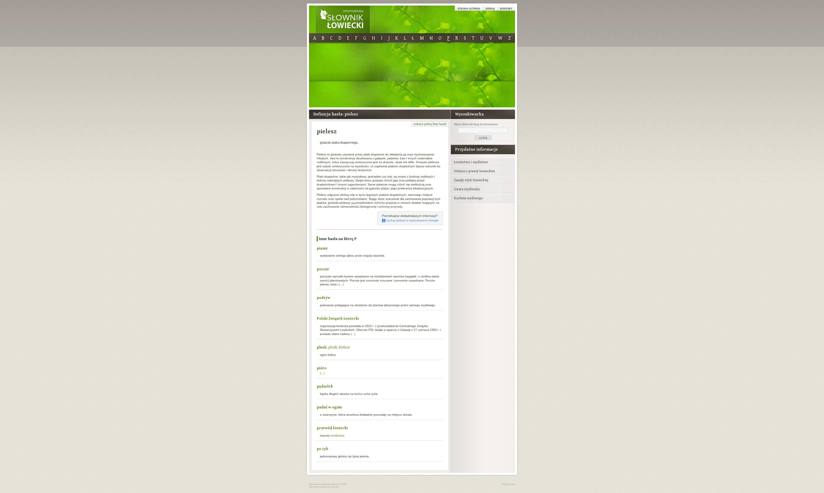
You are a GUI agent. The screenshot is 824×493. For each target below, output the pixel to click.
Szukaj (490, 8)
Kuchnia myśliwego (468, 198)
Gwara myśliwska (467, 189)
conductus (337, 435)
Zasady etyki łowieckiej (471, 180)
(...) (341, 284)
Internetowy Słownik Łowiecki (342, 19)
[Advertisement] (412, 75)
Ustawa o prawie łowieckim (474, 170)
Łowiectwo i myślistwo (471, 161)
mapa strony (508, 484)
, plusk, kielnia (333, 347)
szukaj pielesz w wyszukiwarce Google (411, 220)
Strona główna (468, 8)
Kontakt (506, 8)
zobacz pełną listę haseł (430, 124)
